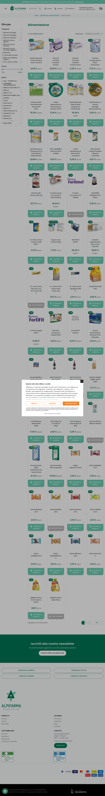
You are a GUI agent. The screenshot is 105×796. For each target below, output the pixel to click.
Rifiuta (34, 403)
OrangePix (58, 413)
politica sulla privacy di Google (48, 399)
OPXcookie (47, 413)
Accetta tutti (71, 403)
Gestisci (52, 403)
